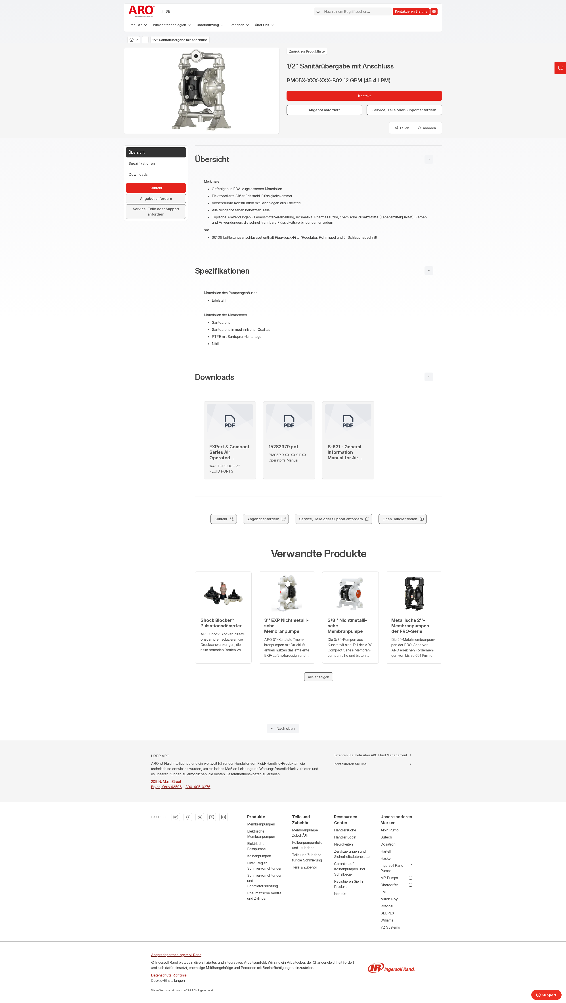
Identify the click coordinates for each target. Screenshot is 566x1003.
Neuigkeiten (343, 844)
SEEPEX (387, 913)
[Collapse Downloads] (428, 377)
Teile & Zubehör (304, 867)
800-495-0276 (197, 787)
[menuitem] (138, 25)
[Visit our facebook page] (188, 817)
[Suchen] (318, 11)
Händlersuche (345, 830)
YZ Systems (390, 927)
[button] (318, 159)
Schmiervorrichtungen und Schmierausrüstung (264, 880)
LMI (384, 892)
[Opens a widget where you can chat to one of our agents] (546, 995)
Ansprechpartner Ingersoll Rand (176, 955)
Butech (386, 837)
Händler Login (345, 837)
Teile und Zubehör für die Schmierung (307, 857)
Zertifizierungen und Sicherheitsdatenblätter (352, 854)
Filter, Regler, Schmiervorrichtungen (264, 866)
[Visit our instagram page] (223, 817)
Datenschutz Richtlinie (169, 975)
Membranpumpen (261, 824)
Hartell (386, 851)
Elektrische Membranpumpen (261, 834)
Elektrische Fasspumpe (256, 846)
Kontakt (340, 893)
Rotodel (387, 906)
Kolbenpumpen (259, 856)
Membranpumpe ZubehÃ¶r (305, 833)
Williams (387, 920)
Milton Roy (389, 899)
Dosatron (388, 844)
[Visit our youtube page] (211, 817)
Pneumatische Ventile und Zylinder (264, 896)
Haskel (386, 858)
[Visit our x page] (199, 817)
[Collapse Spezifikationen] (428, 270)
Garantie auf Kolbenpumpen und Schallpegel (349, 868)
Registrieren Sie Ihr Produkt (349, 884)
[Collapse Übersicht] (428, 159)
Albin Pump (390, 830)
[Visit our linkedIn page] (176, 817)
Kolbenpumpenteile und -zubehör (307, 845)
